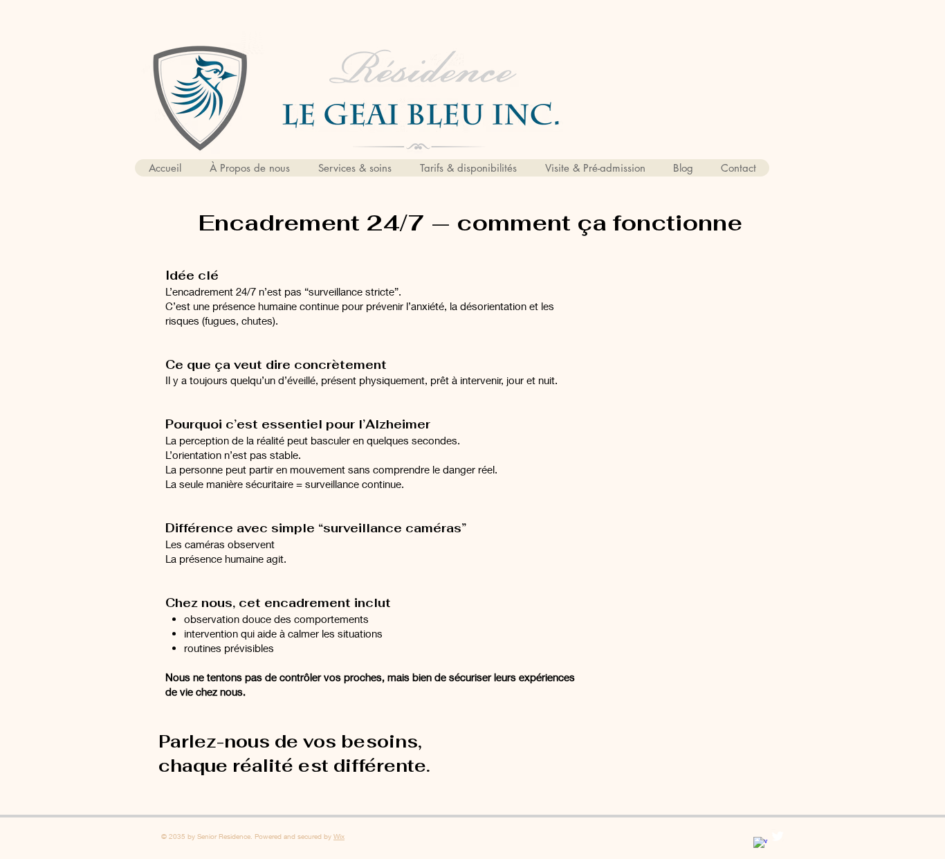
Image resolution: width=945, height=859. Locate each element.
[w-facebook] (760, 844)
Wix (339, 836)
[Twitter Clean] (778, 836)
